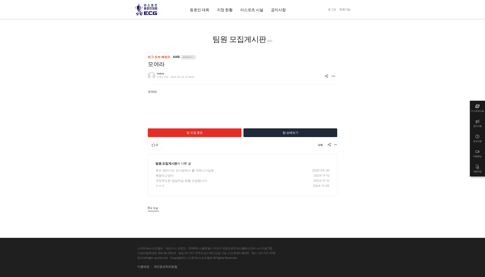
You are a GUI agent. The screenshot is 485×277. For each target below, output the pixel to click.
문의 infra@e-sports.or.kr (152, 258)
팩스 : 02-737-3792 (263, 253)
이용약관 (143, 266)
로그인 (332, 9)
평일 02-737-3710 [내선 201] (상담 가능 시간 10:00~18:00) (213, 253)
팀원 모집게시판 (239, 39)
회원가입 (344, 9)
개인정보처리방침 (165, 266)
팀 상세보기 (290, 132)
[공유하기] (326, 76)
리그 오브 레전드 (159, 57)
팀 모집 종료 (195, 132)
